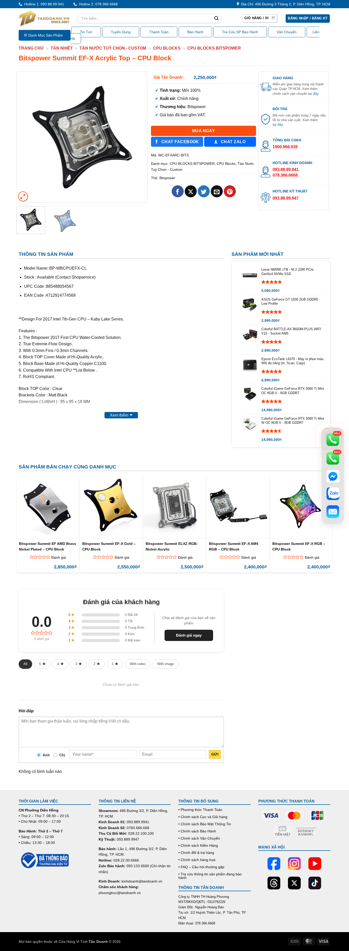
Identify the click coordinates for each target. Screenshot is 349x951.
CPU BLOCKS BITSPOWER (214, 48)
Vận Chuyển (287, 32)
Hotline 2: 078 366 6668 (97, 4)
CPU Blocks (167, 48)
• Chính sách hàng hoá (196, 860)
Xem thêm (119, 415)
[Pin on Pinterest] (230, 191)
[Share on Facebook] (178, 191)
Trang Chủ (31, 48)
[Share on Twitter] (204, 191)
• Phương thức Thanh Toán (200, 809)
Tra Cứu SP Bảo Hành (240, 32)
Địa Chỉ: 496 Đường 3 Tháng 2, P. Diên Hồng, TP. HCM (284, 4)
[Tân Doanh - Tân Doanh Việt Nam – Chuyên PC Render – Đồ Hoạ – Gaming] (44, 18)
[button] (259, 18)
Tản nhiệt (62, 48)
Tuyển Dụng (121, 32)
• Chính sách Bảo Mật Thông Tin (204, 824)
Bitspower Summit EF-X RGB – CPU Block (298, 546)
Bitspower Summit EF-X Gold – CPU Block (109, 546)
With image (165, 664)
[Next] (138, 137)
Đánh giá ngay (189, 635)
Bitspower (167, 178)
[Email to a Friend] (217, 191)
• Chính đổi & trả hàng (196, 852)
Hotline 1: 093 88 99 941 (43, 4)
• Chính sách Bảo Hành (197, 831)
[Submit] (216, 18)
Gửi (214, 754)
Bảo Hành (195, 32)
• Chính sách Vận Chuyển (199, 838)
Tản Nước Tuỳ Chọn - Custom (112, 48)
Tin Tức (86, 32)
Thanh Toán (159, 32)
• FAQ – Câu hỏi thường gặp (201, 867)
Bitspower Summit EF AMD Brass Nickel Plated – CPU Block (47, 546)
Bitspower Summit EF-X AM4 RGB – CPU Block (233, 546)
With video (137, 664)
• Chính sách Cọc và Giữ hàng (202, 817)
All (25, 664)
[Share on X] (191, 191)
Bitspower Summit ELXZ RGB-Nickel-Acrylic (172, 546)
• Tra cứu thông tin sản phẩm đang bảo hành (210, 875)
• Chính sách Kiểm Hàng (198, 845)
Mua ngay (203, 131)
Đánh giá (58, 557)
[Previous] (25, 137)
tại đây (313, 94)
